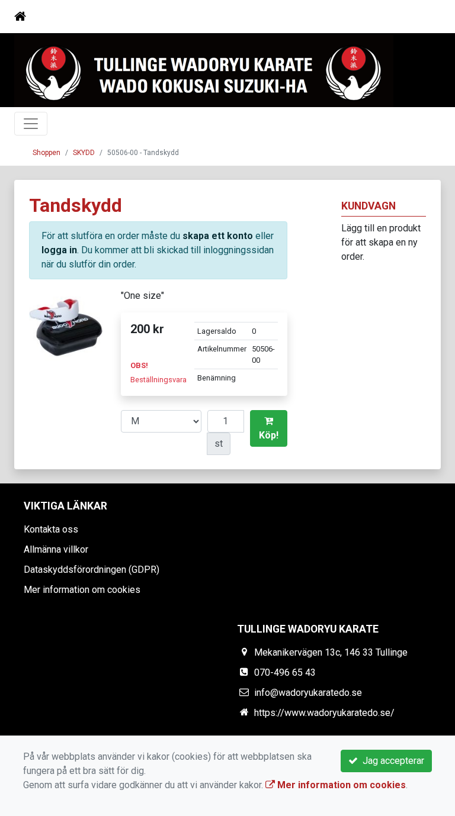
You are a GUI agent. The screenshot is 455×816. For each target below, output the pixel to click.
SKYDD (84, 153)
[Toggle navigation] (424, 16)
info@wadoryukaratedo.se (308, 692)
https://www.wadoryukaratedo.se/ (324, 712)
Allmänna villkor (56, 549)
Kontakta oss (51, 529)
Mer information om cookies (82, 589)
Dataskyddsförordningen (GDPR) (91, 569)
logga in (59, 250)
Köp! (268, 435)
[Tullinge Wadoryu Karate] (203, 70)
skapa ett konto (217, 235)
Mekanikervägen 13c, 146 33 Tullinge (331, 652)
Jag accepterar (391, 760)
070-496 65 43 (285, 672)
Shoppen (46, 153)
